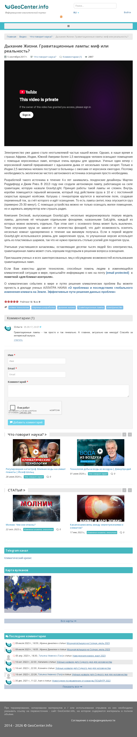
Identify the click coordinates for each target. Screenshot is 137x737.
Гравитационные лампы (91, 307)
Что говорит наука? (45, 56)
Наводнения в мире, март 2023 (89, 655)
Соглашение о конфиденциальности (93, 720)
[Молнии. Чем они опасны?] (36, 508)
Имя (11, 355)
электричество (114, 307)
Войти (127, 12)
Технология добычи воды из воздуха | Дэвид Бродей (100, 469)
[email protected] (117, 272)
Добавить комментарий (27, 422)
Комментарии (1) (72, 56)
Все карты (67, 621)
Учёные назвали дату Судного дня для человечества (84, 661)
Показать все (71, 686)
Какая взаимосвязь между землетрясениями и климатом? (96, 526)
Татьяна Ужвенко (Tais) (51, 655)
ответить (18, 340)
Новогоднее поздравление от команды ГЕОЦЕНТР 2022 (81, 680)
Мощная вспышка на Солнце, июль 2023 (88, 643)
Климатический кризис (18, 558)
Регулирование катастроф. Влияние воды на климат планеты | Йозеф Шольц (36, 470)
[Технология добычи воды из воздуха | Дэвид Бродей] (100, 452)
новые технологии (19, 307)
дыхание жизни (66, 307)
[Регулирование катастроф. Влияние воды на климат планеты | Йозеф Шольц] (36, 452)
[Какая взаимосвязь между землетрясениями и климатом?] (100, 508)
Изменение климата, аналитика (38, 529)
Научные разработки (43, 307)
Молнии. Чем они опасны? (20, 524)
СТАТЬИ (15, 490)
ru (75, 12)
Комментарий (18, 381)
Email (12, 368)
